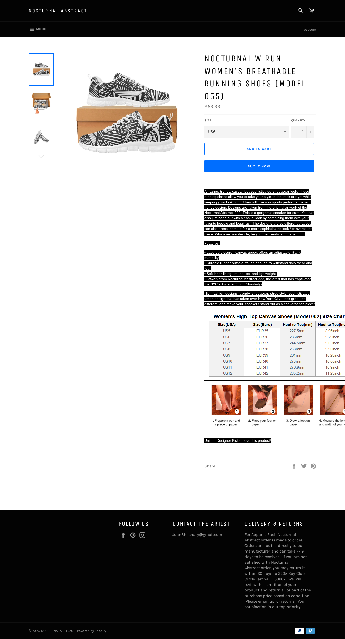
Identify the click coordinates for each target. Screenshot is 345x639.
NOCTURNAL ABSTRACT (58, 11)
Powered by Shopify (91, 631)
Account (310, 29)
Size (207, 120)
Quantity (298, 120)
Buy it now (259, 166)
